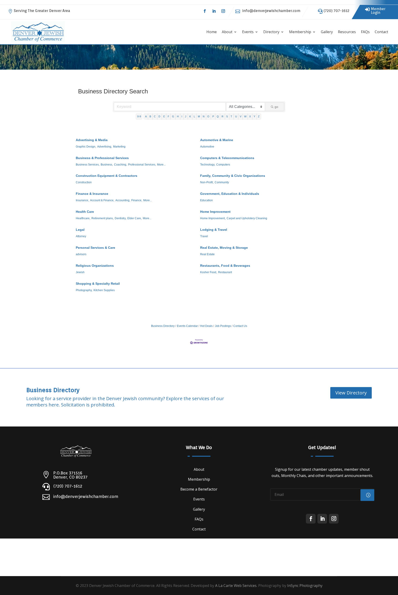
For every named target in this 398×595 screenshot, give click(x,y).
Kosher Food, (208, 272)
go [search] (276, 107)
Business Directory (163, 326)
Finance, (136, 200)
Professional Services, (142, 164)
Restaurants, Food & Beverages (225, 265)
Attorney (81, 236)
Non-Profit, (207, 182)
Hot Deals (206, 326)
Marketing (119, 146)
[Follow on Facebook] (204, 11)
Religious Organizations (95, 265)
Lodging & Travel (213, 229)
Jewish (80, 272)
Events (248, 31)
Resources (347, 31)
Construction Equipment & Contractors (106, 176)
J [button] (185, 116)
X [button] (250, 116)
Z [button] (259, 116)
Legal (80, 229)
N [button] (204, 116)
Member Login (378, 11)
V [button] (240, 116)
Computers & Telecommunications (227, 158)
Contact (381, 31)
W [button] (245, 116)
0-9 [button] (139, 116)
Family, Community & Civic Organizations (232, 176)
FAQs (365, 31)
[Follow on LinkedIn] (214, 11)
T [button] (231, 116)
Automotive (207, 146)
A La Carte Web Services (236, 585)
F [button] (168, 116)
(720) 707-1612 (336, 11)
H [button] (178, 116)
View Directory (351, 393)
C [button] (155, 116)
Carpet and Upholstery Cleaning (247, 218)
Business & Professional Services (102, 158)
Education (206, 200)
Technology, (207, 164)
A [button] (146, 116)
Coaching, (120, 164)
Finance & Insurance (92, 193)
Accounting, (122, 200)
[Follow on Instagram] (223, 11)
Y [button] (254, 116)
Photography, (84, 290)
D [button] (159, 116)
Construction (84, 182)
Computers (223, 164)
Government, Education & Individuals (229, 193)
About (227, 31)
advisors (81, 254)
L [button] (194, 116)
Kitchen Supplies (104, 290)
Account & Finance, (102, 200)
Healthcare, (83, 218)
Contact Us (240, 326)
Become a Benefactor (198, 489)
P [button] (213, 116)
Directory (271, 31)
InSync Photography (304, 585)
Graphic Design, (86, 146)
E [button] (164, 116)
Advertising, (104, 146)
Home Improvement (215, 211)
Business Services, (88, 164)
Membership (300, 31)
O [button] (208, 116)
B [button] (150, 116)
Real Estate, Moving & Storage (224, 247)
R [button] (222, 116)
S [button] (227, 116)
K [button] (190, 116)
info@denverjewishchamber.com (271, 11)
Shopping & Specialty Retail (98, 283)
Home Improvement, (212, 218)
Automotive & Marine (216, 140)
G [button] (173, 116)
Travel (204, 236)
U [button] (236, 116)
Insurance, (82, 200)
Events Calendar (187, 326)
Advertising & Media (92, 140)
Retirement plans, (102, 218)
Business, (107, 164)
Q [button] (218, 116)
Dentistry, (120, 218)
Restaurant (225, 272)
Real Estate (207, 254)
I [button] (181, 116)
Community (222, 182)
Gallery (327, 31)
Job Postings (223, 326)
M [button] (199, 116)
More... (161, 164)
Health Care (85, 211)
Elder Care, (134, 218)
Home (211, 31)
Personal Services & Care (95, 247)
